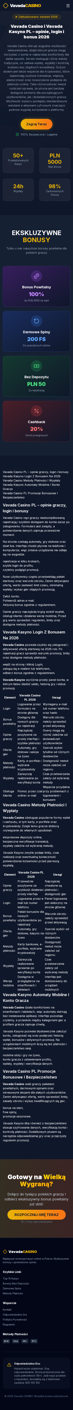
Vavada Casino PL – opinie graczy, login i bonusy (36, 472)
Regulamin (9, 1324)
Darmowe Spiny (12, 1288)
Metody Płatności (13, 1293)
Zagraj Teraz (36, 124)
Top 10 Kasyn (11, 1278)
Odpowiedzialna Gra (15, 1314)
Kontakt (7, 1309)
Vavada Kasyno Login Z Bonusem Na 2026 (31, 476)
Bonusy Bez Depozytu (16, 1283)
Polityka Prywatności (15, 1319)
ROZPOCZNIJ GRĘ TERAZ (37, 1215)
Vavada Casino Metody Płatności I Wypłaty (31, 480)
